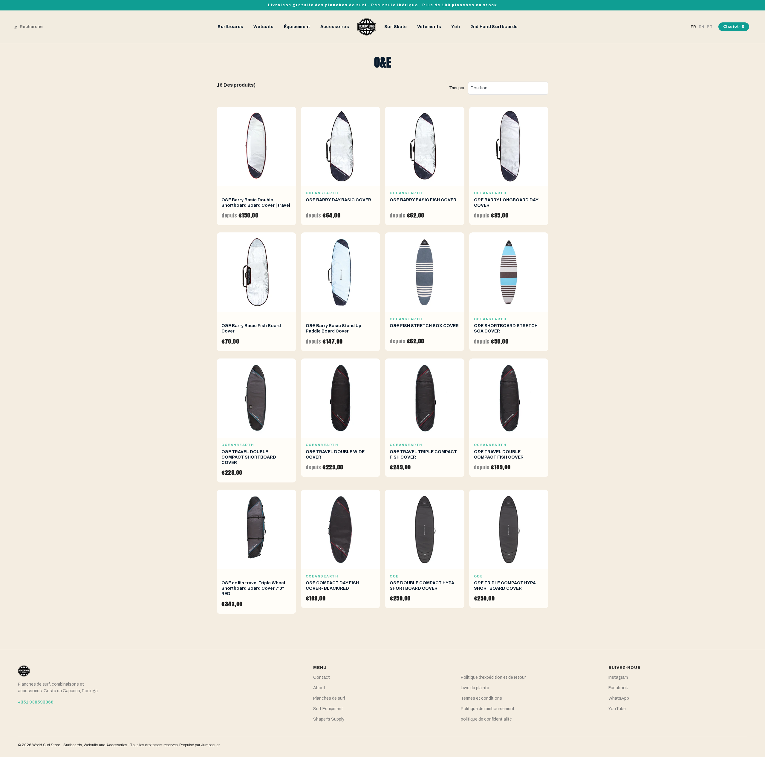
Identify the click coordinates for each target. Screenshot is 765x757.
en (701, 27)
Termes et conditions (481, 698)
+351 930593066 (35, 702)
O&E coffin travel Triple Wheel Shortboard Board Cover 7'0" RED (253, 588)
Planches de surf (329, 698)
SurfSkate (395, 26)
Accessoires (334, 26)
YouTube (617, 709)
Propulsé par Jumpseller (199, 745)
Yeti (455, 26)
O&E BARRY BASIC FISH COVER (423, 200)
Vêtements (429, 26)
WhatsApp (618, 698)
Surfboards (230, 26)
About (319, 688)
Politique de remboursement (488, 709)
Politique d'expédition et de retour (493, 677)
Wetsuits (263, 26)
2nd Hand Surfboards (494, 26)
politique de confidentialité (486, 719)
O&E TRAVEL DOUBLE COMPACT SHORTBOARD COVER (248, 457)
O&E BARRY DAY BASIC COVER (338, 200)
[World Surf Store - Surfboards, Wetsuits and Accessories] (366, 26)
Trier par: (457, 88)
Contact (321, 677)
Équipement (297, 26)
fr (693, 27)
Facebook (618, 688)
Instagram (618, 677)
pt (710, 27)
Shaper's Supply (328, 719)
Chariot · (733, 26)
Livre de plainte (475, 688)
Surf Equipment (328, 709)
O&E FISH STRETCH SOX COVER (424, 326)
